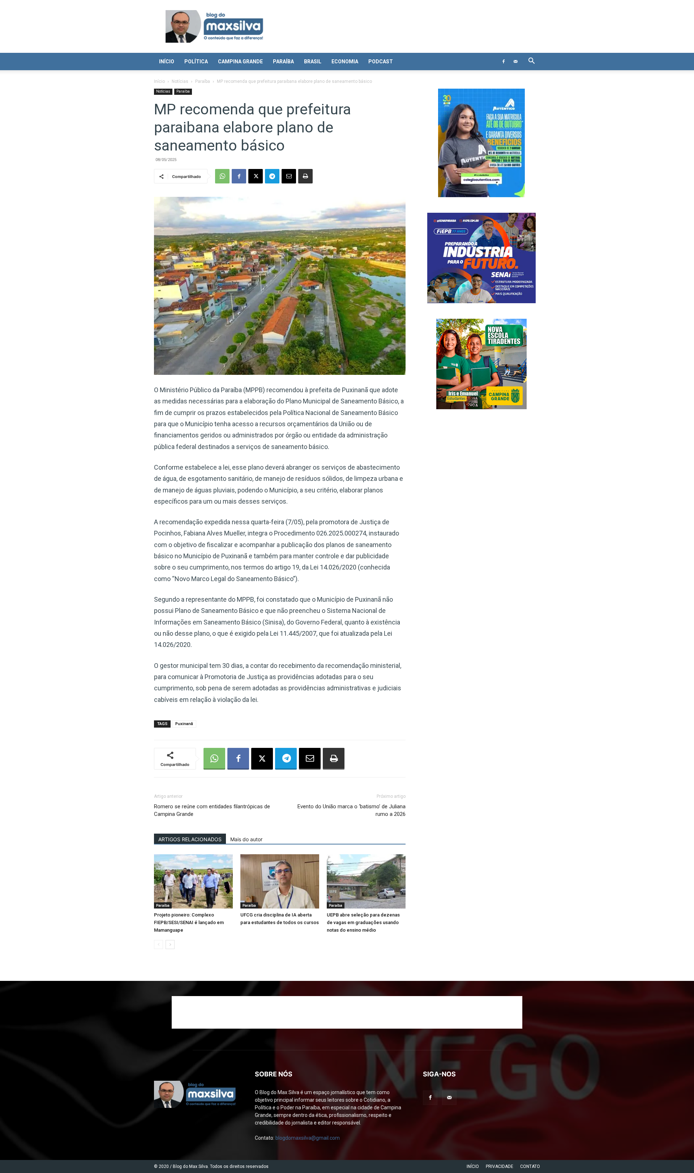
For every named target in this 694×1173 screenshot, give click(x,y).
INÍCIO (473, 1166)
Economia (344, 61)
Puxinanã (184, 723)
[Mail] (515, 61)
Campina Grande (240, 61)
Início (166, 61)
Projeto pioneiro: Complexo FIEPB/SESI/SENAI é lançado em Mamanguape (189, 922)
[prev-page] (158, 944)
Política (196, 61)
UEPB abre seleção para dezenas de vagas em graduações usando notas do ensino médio (363, 922)
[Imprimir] (305, 176)
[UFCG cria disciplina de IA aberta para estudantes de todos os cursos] (279, 881)
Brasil (312, 61)
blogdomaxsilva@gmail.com (307, 1138)
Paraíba (283, 61)
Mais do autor (246, 839)
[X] (255, 176)
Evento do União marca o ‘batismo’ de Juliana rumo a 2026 (351, 810)
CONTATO (530, 1166)
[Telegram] (272, 176)
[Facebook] (503, 61)
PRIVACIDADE (499, 1166)
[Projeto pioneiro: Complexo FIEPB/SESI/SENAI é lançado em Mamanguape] (193, 881)
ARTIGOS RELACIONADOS (190, 839)
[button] (531, 62)
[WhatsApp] (222, 176)
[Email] (289, 176)
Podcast (380, 61)
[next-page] (170, 944)
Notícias (180, 81)
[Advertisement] (347, 1012)
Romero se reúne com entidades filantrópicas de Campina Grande (212, 810)
